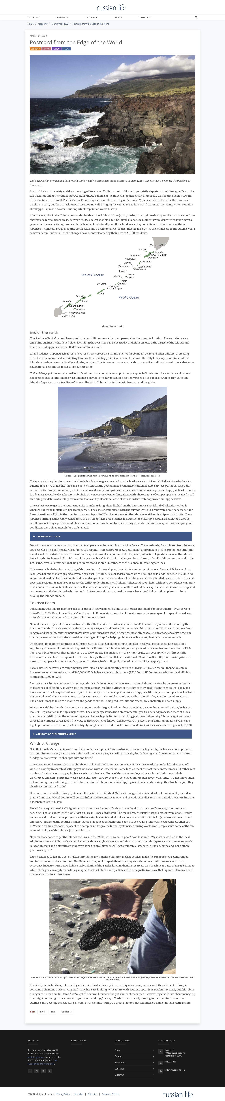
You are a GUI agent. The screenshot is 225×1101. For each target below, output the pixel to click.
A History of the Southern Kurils (56, 734)
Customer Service (110, 1094)
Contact (143, 17)
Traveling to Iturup (48, 536)
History (46, 49)
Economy (35, 49)
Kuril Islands (66, 1011)
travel (42, 1011)
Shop (117, 17)
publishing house (36, 1057)
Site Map (78, 1094)
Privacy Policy (63, 1094)
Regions (56, 49)
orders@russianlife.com (175, 1070)
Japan (53, 1011)
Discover (60, 17)
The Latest (33, 17)
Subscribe (89, 17)
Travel (66, 49)
